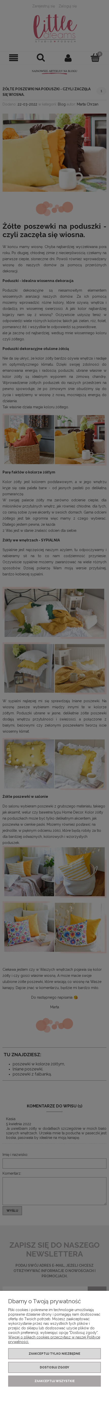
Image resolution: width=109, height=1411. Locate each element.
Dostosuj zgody (54, 1367)
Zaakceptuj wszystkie (54, 1381)
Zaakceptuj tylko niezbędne (54, 1353)
